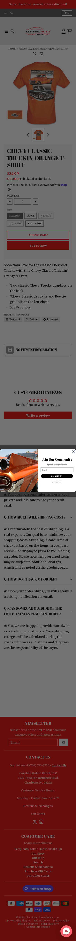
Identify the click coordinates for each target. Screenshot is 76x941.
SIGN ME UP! (57, 476)
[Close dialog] (73, 451)
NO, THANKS (57, 482)
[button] (66, 931)
